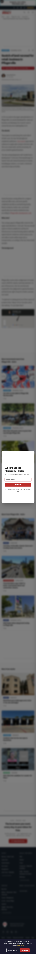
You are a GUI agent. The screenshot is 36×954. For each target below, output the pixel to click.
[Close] (29, 454)
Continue (18, 484)
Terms (24, 489)
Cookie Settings (12, 950)
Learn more (20, 945)
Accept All (25, 950)
